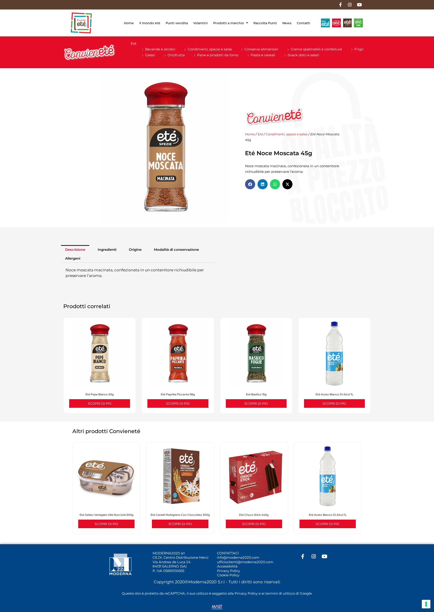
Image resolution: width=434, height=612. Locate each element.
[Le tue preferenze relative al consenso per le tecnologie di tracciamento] (426, 604)
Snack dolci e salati (303, 55)
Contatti (303, 23)
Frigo (358, 49)
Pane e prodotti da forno (217, 55)
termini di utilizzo (280, 593)
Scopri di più (99, 403)
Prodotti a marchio (228, 23)
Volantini (200, 23)
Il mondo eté (149, 23)
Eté (133, 43)
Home (129, 23)
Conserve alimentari (261, 49)
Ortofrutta (176, 55)
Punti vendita (177, 23)
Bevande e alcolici (160, 49)
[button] (250, 184)
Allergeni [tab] (72, 258)
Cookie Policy (228, 575)
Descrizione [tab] (75, 249)
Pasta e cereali (263, 55)
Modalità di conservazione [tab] (176, 249)
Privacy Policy (228, 571)
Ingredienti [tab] (107, 249)
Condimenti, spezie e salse (210, 49)
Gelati (150, 55)
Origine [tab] (135, 249)
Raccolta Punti (265, 23)
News (286, 23)
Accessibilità (227, 566)
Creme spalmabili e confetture (316, 49)
